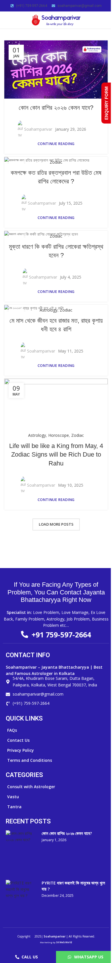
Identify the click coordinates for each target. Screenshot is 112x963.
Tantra (14, 806)
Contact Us (18, 740)
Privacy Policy (20, 750)
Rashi (49, 97)
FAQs (12, 730)
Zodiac (62, 97)
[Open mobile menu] (6, 20)
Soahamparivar (38, 129)
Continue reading (56, 143)
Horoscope (58, 435)
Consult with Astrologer (31, 786)
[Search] (105, 20)
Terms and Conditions (29, 760)
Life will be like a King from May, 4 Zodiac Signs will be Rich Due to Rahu (56, 454)
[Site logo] (56, 19)
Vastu (13, 796)
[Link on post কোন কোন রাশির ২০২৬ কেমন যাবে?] (56, 69)
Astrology (48, 310)
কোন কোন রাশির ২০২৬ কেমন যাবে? (56, 107)
